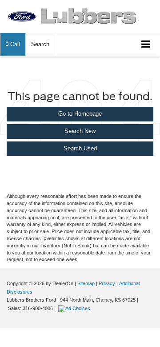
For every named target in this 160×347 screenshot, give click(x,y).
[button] (13, 44)
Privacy (107, 283)
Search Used (80, 148)
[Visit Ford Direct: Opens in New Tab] (75, 308)
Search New (80, 131)
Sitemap (86, 283)
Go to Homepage (80, 113)
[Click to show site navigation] (146, 44)
